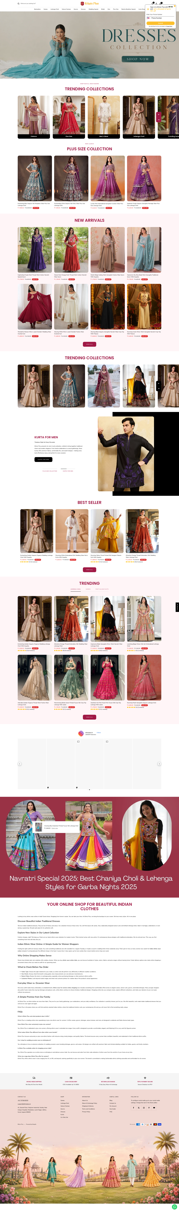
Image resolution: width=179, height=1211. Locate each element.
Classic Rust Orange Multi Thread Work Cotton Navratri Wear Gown (70, 276)
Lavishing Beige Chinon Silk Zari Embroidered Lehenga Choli (143, 645)
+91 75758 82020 (23, 1100)
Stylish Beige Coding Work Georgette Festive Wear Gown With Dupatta (107, 276)
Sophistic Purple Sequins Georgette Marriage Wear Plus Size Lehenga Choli (143, 204)
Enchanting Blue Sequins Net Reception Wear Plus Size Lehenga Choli (34, 204)
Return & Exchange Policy (89, 1103)
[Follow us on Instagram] (143, 1107)
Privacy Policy (86, 1112)
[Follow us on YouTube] (154, 1107)
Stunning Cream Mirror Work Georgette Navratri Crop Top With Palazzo (144, 333)
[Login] (156, 3)
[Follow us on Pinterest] (148, 1107)
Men (109, 9)
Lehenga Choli (55, 9)
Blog (111, 1100)
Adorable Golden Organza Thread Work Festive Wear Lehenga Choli (33, 704)
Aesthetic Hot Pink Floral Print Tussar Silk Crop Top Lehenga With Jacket (106, 704)
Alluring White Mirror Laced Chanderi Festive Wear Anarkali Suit (69, 333)
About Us (85, 1100)
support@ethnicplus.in (24, 1104)
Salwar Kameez (66, 9)
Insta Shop (142, 9)
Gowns (76, 9)
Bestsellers (37, 9)
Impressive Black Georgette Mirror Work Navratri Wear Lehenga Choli (106, 645)
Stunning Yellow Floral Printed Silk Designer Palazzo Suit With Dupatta (106, 556)
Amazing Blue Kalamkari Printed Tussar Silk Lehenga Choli (61, 826)
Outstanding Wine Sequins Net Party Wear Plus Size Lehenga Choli (69, 204)
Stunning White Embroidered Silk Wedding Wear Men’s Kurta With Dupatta (71, 556)
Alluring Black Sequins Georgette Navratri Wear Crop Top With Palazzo (107, 333)
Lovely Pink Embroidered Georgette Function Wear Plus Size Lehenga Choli (107, 204)
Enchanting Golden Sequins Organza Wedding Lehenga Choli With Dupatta (36, 556)
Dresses (83, 9)
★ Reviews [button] (177, 607)
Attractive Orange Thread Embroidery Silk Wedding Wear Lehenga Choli (141, 556)
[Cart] (160, 3)
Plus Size (115, 9)
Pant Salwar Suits (102, 589)
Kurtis (62, 1114)
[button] (37, 1193)
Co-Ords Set (64, 1117)
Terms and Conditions (88, 1109)
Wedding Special (93, 9)
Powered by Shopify (31, 1124)
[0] (152, 4)
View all (89, 344)
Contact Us (113, 1103)
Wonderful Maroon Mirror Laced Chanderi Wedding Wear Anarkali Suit (34, 333)
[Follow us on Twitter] (138, 1107)
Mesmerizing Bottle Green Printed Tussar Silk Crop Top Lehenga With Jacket (70, 704)
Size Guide (113, 1109)
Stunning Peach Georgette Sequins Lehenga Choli (141, 703)
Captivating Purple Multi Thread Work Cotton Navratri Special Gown (33, 276)
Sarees (46, 9)
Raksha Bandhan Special (128, 9)
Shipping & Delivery (88, 1106)
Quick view (55, 828)
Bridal (103, 9)
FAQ (111, 1112)
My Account (113, 1106)
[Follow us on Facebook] (133, 1107)
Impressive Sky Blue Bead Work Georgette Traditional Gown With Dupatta (142, 276)
